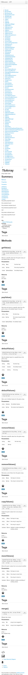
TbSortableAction (9, 142)
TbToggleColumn (9, 156)
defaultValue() (5, 190)
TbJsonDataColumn (10, 98)
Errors (5, 665)
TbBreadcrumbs (9, 27)
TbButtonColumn (9, 32)
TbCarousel (7, 36)
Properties (4, 182)
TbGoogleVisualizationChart (11, 72)
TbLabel (7, 109)
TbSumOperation (9, 144)
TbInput (7, 88)
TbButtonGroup (8, 33)
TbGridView (7, 74)
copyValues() (5, 196)
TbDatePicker (8, 46)
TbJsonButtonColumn (10, 95)
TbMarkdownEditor (9, 112)
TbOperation (8, 122)
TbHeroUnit (7, 78)
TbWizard (7, 164)
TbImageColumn (9, 84)
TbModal (7, 117)
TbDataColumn (8, 44)
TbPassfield (7, 126)
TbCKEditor (7, 38)
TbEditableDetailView (10, 56)
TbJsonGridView (9, 102)
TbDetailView (8, 50)
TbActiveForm (8, 18)
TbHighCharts (8, 80)
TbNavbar (7, 120)
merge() (4, 199)
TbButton (7, 30)
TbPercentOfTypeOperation (11, 131)
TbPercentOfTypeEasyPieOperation (13, 128)
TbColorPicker (8, 41)
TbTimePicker (8, 153)
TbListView (7, 111)
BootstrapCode (8, 13)
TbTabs (6, 147)
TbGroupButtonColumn (10, 75)
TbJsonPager (8, 103)
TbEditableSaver (9, 60)
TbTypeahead (8, 159)
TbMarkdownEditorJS (10, 114)
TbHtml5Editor (8, 83)
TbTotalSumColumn (10, 158)
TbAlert (6, 19)
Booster (7, 10)
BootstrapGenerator (10, 14)
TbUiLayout (7, 161)
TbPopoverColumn (9, 133)
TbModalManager (9, 119)
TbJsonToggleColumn (10, 106)
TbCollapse (7, 39)
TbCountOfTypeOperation (11, 42)
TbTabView (7, 148)
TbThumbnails (8, 151)
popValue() (4, 188)
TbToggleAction (8, 154)
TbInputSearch (8, 92)
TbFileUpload (8, 66)
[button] (24, 169)
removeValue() (5, 193)
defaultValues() (5, 191)
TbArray (7, 21)
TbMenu (7, 116)
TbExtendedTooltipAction (11, 64)
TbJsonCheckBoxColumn (11, 97)
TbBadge (7, 22)
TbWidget (7, 162)
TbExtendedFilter (9, 61)
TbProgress (7, 134)
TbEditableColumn (9, 55)
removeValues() (5, 194)
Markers (6, 667)
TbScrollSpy (8, 139)
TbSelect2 (7, 140)
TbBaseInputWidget (9, 24)
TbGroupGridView (9, 77)
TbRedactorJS (8, 136)
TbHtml (6, 81)
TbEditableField (8, 58)
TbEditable (7, 53)
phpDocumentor (20, 672)
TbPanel (7, 125)
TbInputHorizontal (9, 89)
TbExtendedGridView (10, 63)
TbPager (7, 123)
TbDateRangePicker (10, 47)
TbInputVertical (8, 94)
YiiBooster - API (6, 2)
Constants (4, 184)
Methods (4, 179)
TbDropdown (8, 52)
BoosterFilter (8, 11)
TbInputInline (8, 91)
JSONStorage (8, 16)
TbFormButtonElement (10, 69)
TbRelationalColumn (10, 137)
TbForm (7, 67)
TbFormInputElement (10, 70)
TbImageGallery (9, 86)
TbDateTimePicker (9, 49)
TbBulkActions (8, 28)
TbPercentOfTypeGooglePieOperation (14, 130)
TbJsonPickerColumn (10, 105)
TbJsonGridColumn (9, 100)
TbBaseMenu (8, 25)
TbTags (6, 150)
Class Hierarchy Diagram (10, 659)
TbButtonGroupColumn (10, 35)
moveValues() (5, 197)
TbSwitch (7, 145)
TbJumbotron (8, 108)
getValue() (4, 186)
